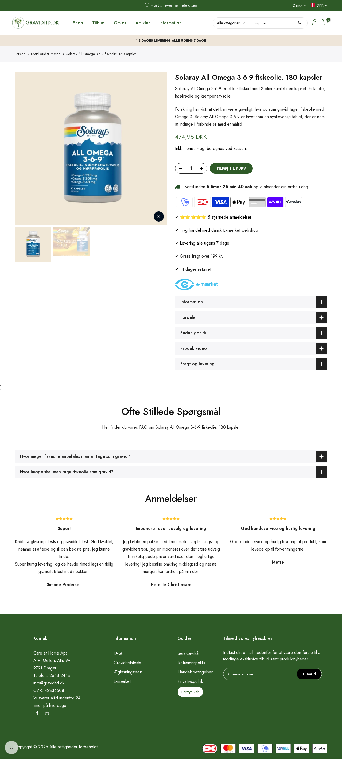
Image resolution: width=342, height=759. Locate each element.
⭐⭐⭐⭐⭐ (193, 217)
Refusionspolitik (191, 663)
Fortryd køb (190, 692)
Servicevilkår (189, 653)
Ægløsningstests (128, 672)
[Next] (157, 148)
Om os (120, 23)
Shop (78, 23)
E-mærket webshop (240, 230)
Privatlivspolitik (190, 681)
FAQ (118, 653)
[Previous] (24, 148)
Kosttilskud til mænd (46, 54)
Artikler (142, 23)
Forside (20, 54)
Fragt (200, 148)
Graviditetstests (127, 663)
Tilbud (98, 23)
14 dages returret (195, 269)
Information (170, 23)
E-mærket (122, 681)
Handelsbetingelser (195, 672)
